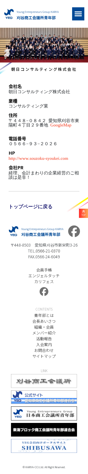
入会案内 (44, 344)
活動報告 (44, 338)
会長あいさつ (44, 321)
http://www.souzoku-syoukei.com (38, 158)
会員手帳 (44, 270)
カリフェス (44, 281)
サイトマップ (44, 356)
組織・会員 (44, 327)
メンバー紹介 (44, 333)
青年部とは (44, 315)
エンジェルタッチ (44, 275)
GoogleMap (60, 124)
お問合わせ (44, 350)
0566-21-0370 (48, 251)
